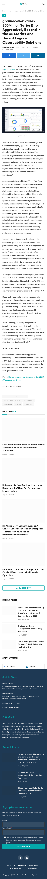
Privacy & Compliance (16, 865)
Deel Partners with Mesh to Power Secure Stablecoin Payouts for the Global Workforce (23, 447)
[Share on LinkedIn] (38, 55)
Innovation (8, 404)
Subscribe (33, 865)
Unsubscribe (15, 869)
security (18, 404)
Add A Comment (23, 588)
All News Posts (30, 869)
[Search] (43, 4)
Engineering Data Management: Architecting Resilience (30, 629)
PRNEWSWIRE (9, 47)
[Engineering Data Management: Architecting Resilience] (9, 628)
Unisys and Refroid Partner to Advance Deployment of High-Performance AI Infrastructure (22, 488)
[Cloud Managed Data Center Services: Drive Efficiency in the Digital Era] (9, 644)
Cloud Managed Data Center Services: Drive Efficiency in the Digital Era (31, 644)
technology (28, 404)
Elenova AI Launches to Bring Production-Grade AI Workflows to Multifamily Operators (23, 572)
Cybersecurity (21, 397)
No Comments (34, 47)
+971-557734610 (14, 704)
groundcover (9, 69)
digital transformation (12, 400)
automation (8, 397)
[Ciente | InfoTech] (23, 4)
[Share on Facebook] (9, 55)
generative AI (29, 400)
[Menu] (4, 4)
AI (4, 15)
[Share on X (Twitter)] (23, 55)
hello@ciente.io (14, 707)
